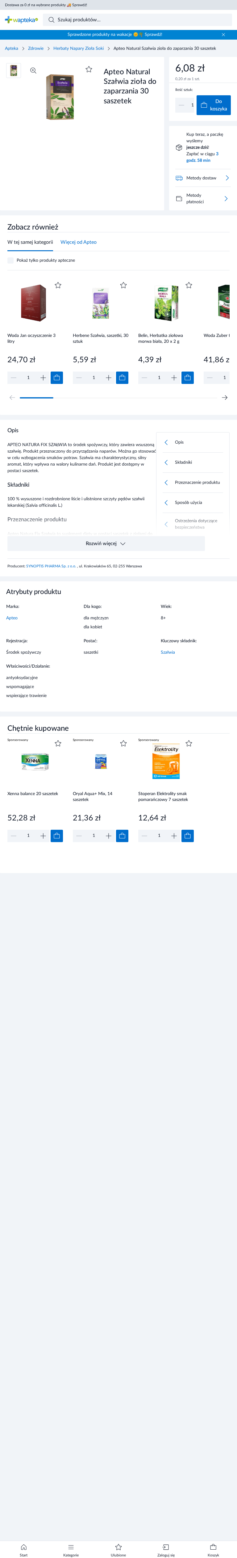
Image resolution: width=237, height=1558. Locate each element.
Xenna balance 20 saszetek (32, 794)
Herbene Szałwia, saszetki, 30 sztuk (100, 339)
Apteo (12, 618)
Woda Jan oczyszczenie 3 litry (31, 339)
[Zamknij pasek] (223, 34)
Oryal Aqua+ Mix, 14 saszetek (92, 797)
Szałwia (168, 652)
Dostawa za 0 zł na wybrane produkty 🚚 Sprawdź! (46, 5)
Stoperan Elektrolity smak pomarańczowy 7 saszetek (163, 797)
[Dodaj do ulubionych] (89, 69)
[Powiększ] (33, 70)
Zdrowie (36, 48)
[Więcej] (226, 199)
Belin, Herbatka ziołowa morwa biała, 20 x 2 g (160, 339)
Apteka (11, 48)
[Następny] (225, 397)
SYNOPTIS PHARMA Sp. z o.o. (51, 566)
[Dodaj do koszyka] (57, 378)
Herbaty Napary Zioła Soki (78, 48)
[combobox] (137, 20)
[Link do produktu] (35, 332)
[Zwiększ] (43, 378)
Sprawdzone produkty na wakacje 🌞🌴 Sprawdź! (115, 34)
